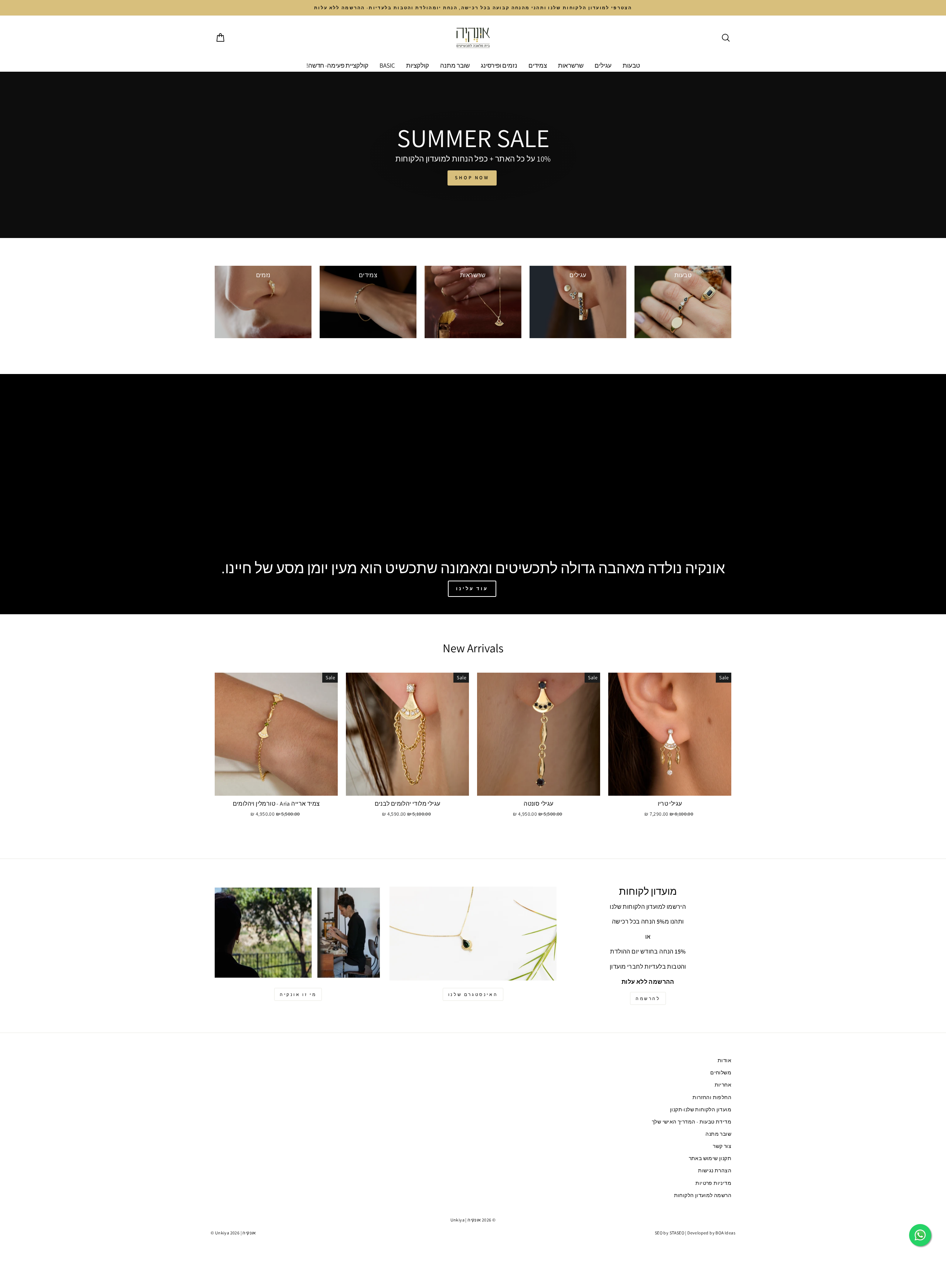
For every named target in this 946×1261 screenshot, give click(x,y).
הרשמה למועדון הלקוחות (702, 1195)
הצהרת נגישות (714, 1170)
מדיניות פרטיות (713, 1183)
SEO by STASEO (669, 1232)
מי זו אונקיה (298, 994)
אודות (724, 1060)
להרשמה (648, 998)
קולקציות (417, 65)
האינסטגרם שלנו (473, 994)
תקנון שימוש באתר (710, 1158)
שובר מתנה (455, 65)
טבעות (631, 65)
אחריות (723, 1084)
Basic (387, 65)
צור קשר (722, 1146)
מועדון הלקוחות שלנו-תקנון (700, 1109)
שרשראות (570, 65)
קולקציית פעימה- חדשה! (337, 65)
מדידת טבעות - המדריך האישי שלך (691, 1121)
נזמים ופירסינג (499, 65)
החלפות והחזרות (712, 1097)
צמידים (537, 65)
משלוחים (720, 1072)
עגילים (603, 65)
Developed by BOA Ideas (711, 1232)
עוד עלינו (472, 588)
